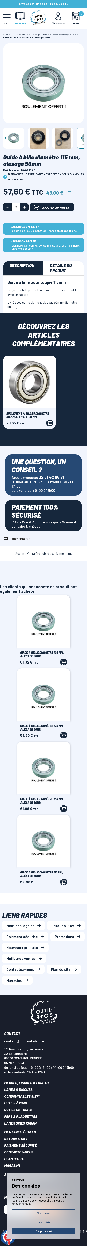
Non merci (43, 1213)
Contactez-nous (20, 969)
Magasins (14, 980)
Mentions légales (20, 925)
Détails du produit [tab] (61, 268)
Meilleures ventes (21, 958)
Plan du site (61, 969)
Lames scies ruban (20, 1123)
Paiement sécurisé (22, 936)
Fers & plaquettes (20, 1116)
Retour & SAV (62, 925)
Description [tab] (22, 265)
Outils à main (15, 1103)
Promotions (64, 936)
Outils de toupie (18, 1110)
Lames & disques (18, 1089)
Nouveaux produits (22, 947)
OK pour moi (44, 1231)
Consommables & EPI (21, 1096)
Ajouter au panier (55, 207)
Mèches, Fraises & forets (26, 1083)
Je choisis (43, 1222)
